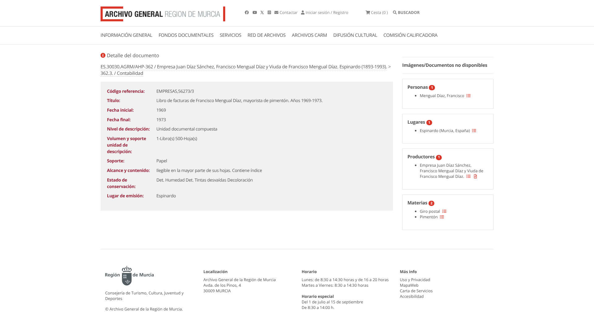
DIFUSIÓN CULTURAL (355, 35)
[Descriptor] (475, 176)
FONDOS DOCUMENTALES (185, 35)
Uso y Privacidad (415, 279)
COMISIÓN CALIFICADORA (410, 35)
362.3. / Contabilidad (122, 73)
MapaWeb (409, 285)
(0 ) (379, 12)
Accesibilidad (412, 296)
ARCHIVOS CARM (309, 35)
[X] (262, 12)
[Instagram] (270, 12)
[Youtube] (255, 12)
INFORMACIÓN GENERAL (126, 35)
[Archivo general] (163, 12)
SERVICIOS (230, 35)
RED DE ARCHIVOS (267, 35)
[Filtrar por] (468, 95)
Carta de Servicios (416, 290)
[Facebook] (247, 12)
